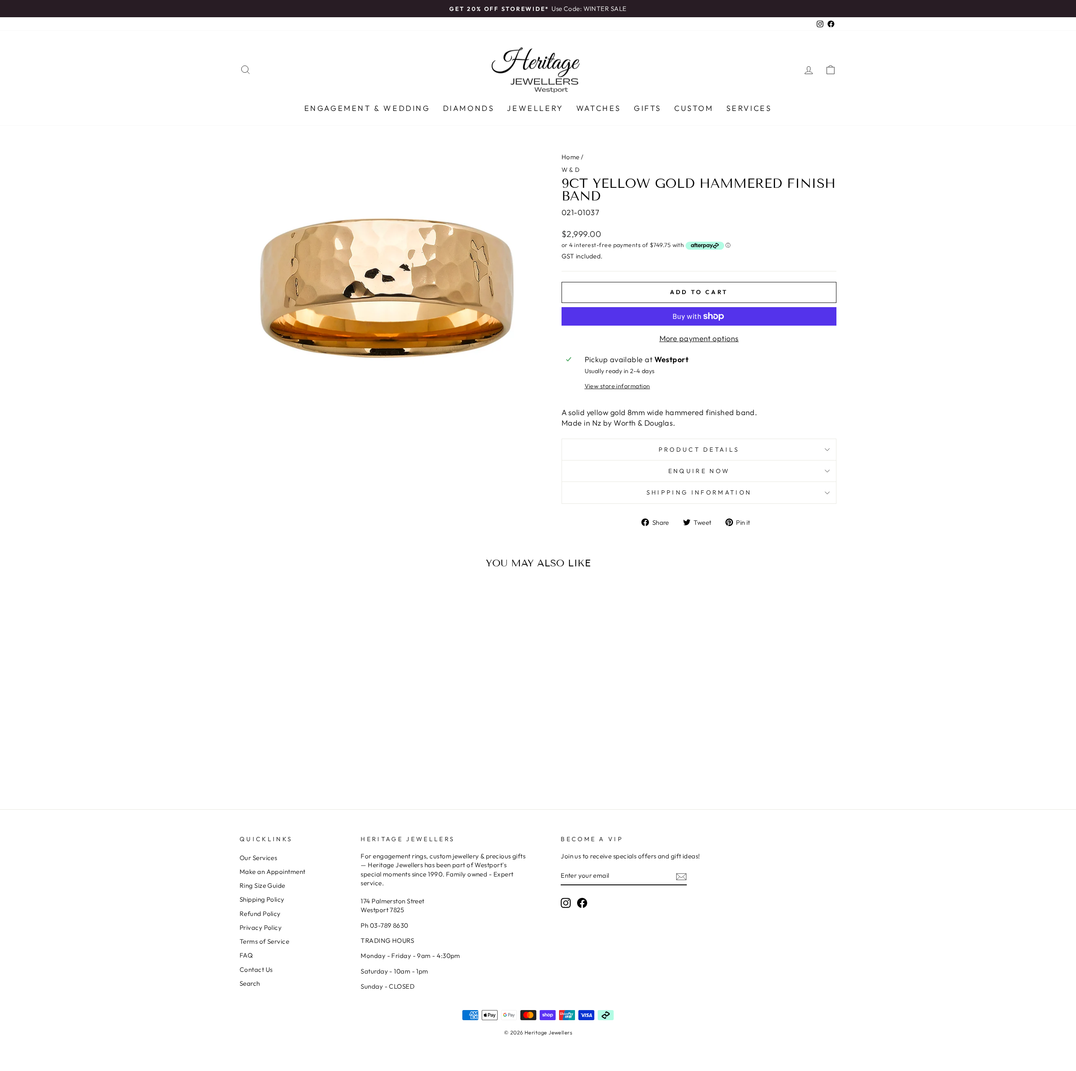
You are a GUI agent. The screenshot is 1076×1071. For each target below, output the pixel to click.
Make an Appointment (273, 872)
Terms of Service (264, 941)
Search (250, 983)
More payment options (699, 338)
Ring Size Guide (262, 885)
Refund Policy (260, 914)
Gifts (648, 108)
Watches (598, 108)
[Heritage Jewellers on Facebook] (582, 903)
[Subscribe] (681, 876)
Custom (694, 108)
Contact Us (256, 970)
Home (571, 157)
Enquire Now (699, 471)
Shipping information (699, 492)
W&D (571, 170)
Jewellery (535, 108)
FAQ (246, 955)
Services (749, 108)
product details (699, 449)
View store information (617, 386)
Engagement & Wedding (367, 108)
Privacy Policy (261, 928)
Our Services (258, 858)
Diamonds (469, 108)
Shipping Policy (262, 899)
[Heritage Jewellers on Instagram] (566, 903)
